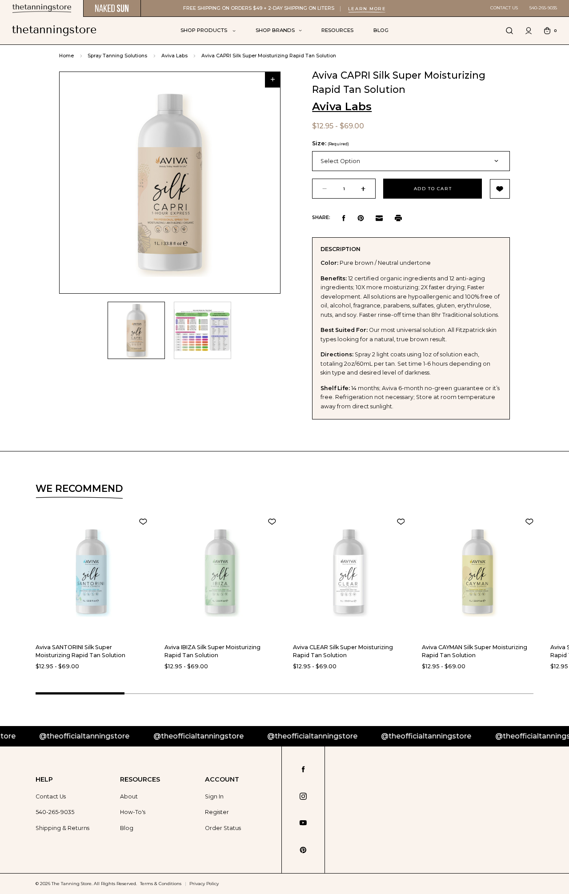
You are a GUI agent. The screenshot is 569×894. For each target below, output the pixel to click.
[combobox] (410, 161)
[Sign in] (528, 30)
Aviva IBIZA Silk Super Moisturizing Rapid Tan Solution (212, 651)
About (129, 796)
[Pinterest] (360, 218)
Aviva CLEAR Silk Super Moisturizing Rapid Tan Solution (343, 651)
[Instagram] (303, 796)
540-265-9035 (543, 7)
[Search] (509, 30)
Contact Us (504, 7)
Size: (330, 143)
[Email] (379, 218)
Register (217, 812)
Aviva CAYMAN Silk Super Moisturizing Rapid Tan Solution (474, 651)
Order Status (223, 828)
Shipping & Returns (62, 828)
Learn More (367, 8)
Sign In (214, 796)
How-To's (132, 812)
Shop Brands (275, 30)
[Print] (398, 218)
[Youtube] (303, 822)
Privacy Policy (204, 883)
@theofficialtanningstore (59, 736)
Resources (337, 30)
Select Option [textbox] (340, 161)
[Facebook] (343, 218)
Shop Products (204, 30)
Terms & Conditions (160, 883)
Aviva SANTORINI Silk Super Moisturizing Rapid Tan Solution (80, 651)
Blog (381, 30)
